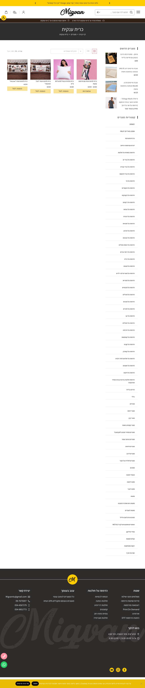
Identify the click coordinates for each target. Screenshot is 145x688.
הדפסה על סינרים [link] (129, 309)
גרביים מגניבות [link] (130, 138)
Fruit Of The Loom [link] (127, 131)
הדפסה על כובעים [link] (129, 238)
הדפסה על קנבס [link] (129, 344)
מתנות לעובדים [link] (130, 510)
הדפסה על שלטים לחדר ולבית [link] (125, 358)
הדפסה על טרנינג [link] (129, 231)
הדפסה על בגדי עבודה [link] (127, 167)
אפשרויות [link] (87, 91)
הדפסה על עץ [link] (130, 316)
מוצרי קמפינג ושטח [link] (128, 425)
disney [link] (132, 124)
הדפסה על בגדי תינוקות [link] (127, 174)
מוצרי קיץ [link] (132, 418)
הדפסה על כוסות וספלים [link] (127, 245)
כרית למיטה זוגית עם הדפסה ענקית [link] (87, 82)
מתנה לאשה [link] (131, 482)
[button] (109, 3)
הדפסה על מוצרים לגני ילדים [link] (125, 273)
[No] (141, 683)
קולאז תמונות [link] (130, 539)
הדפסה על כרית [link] (129, 259)
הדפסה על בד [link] (130, 181)
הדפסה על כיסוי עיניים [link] (127, 252)
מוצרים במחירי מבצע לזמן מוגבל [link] (124, 432)
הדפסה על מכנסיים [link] (128, 287)
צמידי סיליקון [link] (130, 532)
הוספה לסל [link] (64, 91)
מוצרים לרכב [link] (130, 454)
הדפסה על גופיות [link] (129, 209)
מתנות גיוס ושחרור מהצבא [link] (126, 503)
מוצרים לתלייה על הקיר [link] (127, 461)
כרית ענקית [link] (63, 34)
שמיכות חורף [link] (130, 553)
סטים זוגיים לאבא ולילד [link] (127, 517)
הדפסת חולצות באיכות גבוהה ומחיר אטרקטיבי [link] (123, 381)
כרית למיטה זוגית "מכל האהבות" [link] (43, 82)
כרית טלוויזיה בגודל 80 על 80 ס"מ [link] (64, 82)
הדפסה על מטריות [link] (129, 280)
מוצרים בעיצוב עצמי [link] (128, 439)
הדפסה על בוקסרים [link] (128, 188)
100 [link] (12, 51)
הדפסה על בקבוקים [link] (128, 195)
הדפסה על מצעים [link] (129, 302)
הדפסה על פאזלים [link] (129, 323)
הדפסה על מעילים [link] (129, 294)
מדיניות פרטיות (23, 683)
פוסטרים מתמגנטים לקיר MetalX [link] (124, 524)
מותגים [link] (132, 468)
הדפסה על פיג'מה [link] (129, 330)
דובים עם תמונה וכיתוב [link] (127, 145)
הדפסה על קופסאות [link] (128, 337)
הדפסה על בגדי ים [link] (129, 160)
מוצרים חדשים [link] (130, 446)
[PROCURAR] (97, 12)
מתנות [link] (133, 496)
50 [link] (16, 51)
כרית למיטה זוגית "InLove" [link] (18, 81)
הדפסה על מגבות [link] (129, 266)
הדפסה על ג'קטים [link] (129, 202)
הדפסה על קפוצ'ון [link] (129, 351)
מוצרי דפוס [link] (131, 411)
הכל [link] (8, 51)
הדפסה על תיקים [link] (129, 373)
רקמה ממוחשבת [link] (129, 546)
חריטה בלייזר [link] (130, 390)
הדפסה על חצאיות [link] (129, 223)
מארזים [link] (132, 404)
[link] (3, 17)
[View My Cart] (6, 12)
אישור (35, 683)
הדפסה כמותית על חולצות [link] (126, 152)
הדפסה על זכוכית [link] (129, 216)
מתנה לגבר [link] (131, 489)
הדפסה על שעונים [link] (129, 366)
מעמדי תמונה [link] (130, 475)
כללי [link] (133, 397)
